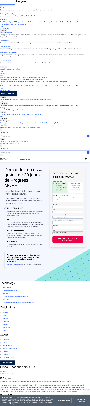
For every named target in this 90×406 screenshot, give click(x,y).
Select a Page (25, 159)
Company (4, 118)
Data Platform (4, 22)
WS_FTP (8, 90)
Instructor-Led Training (7, 110)
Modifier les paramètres (81, 400)
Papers (20, 106)
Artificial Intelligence (6, 32)
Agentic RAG (13, 22)
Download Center (28, 99)
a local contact (8, 374)
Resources (4, 103)
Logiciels (5, 312)
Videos (31, 106)
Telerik (19, 79)
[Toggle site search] (1, 145)
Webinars (26, 106)
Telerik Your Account (21, 141)
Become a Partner (15, 114)
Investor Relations (5, 127)
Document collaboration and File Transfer (49, 86)
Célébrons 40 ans (8, 357)
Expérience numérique (10, 290)
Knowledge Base (49, 106)
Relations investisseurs (10, 348)
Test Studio (32, 86)
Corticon (24, 77)
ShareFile (31, 79)
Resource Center (12, 106)
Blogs (56, 106)
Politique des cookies (16, 404)
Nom (53, 209)
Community (47, 99)
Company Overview (6, 123)
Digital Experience (5, 47)
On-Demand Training (21, 110)
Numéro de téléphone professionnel (62, 220)
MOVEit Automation (67, 197)
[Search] (1, 129)
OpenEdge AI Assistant (77, 22)
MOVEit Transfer (61, 187)
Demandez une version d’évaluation (67, 239)
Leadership (16, 123)
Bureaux (5, 351)
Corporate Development (27, 123)
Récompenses (7, 345)
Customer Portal (18, 99)
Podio (36, 79)
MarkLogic (3, 77)
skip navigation (7, 2)
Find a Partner (4, 114)
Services (2, 101)
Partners (3, 112)
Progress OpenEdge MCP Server (10, 24)
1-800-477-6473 (5, 143)
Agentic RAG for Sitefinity (25, 22)
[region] (45, 400)
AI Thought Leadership (7, 14)
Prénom (54, 204)
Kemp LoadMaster (46, 82)
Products (3, 67)
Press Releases (17, 127)
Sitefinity (14, 79)
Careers (32, 127)
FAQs (76, 106)
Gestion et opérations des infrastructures (15, 296)
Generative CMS (56, 22)
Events (61, 106)
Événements (6, 327)
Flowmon (37, 82)
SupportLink (3, 141)
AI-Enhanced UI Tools (7, 86)
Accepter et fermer (64, 400)
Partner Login (25, 114)
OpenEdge (43, 77)
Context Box (66, 22)
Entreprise (55, 225)
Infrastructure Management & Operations (21, 82)
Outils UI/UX (6, 299)
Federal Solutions (5, 61)
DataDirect (18, 77)
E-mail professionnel (67, 215)
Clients (5, 342)
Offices (37, 127)
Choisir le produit (57, 181)
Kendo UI (25, 79)
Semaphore (10, 77)
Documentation (38, 106)
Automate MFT (39, 87)
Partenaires (6, 321)
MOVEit (40, 79)
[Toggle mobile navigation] (1, 155)
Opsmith (13, 25)
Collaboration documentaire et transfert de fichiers (18, 302)
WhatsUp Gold (57, 82)
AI (1, 6)
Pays (53, 230)
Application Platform (33, 77)
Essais (5, 315)
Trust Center (26, 127)
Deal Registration (20, 115)
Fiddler (27, 86)
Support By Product (6, 99)
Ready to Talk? (15, 143)
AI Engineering (4, 28)
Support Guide (38, 99)
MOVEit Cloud (76, 186)
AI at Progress (4, 8)
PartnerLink (11, 141)
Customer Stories (68, 106)
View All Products (9, 93)
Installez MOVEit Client (14, 264)
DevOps (2, 82)
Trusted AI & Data (5, 69)
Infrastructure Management (8, 53)
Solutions (3, 30)
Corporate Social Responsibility (45, 123)
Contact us (7, 363)
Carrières (5, 354)
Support (3, 97)
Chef (6, 82)
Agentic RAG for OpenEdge (42, 22)
